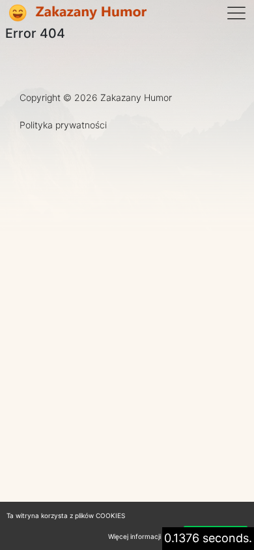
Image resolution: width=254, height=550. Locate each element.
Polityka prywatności (63, 124)
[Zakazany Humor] (76, 13)
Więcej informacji (134, 536)
